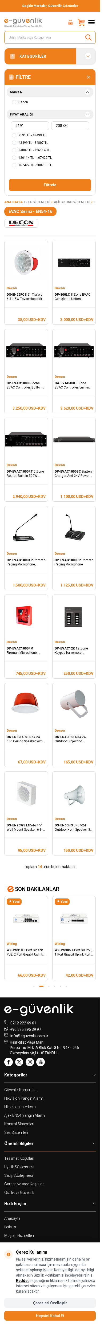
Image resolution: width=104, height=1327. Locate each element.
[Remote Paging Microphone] (74, 527)
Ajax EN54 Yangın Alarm (24, 1115)
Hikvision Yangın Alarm (23, 1098)
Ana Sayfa (13, 202)
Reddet (22, 1280)
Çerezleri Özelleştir (50, 1303)
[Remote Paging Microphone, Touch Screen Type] (26, 527)
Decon (12, 288)
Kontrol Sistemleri (19, 1124)
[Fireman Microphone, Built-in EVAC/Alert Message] (26, 616)
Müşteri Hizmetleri (19, 1235)
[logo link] (23, 22)
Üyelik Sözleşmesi (19, 1167)
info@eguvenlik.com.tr (29, 1036)
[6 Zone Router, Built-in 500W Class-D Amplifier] (26, 439)
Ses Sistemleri (38, 202)
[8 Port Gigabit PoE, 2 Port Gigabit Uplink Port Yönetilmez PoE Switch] (26, 918)
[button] (33, 986)
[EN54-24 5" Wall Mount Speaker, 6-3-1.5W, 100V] (26, 793)
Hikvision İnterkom (20, 1107)
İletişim (10, 1227)
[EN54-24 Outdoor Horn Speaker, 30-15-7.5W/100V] (74, 793)
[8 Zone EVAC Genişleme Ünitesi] (74, 262)
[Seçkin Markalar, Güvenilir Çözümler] (50, 6)
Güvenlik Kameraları (21, 1090)
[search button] (88, 37)
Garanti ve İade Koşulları (24, 1184)
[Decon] (21, 223)
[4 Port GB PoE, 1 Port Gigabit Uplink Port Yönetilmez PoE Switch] (74, 918)
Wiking (12, 944)
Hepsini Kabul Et (50, 1316)
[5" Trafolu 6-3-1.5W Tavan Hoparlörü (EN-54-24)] (26, 262)
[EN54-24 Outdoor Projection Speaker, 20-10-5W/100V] (74, 704)
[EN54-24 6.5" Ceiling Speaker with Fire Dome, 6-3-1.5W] (26, 704)
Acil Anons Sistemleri (72, 202)
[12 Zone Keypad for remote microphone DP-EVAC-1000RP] (74, 616)
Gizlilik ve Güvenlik (19, 1192)
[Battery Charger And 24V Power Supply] (74, 439)
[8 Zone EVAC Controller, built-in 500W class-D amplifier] (74, 351)
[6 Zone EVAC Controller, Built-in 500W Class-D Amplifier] (26, 351)
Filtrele (50, 185)
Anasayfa (12, 1218)
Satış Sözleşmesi (18, 1175)
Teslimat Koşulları (19, 1158)
